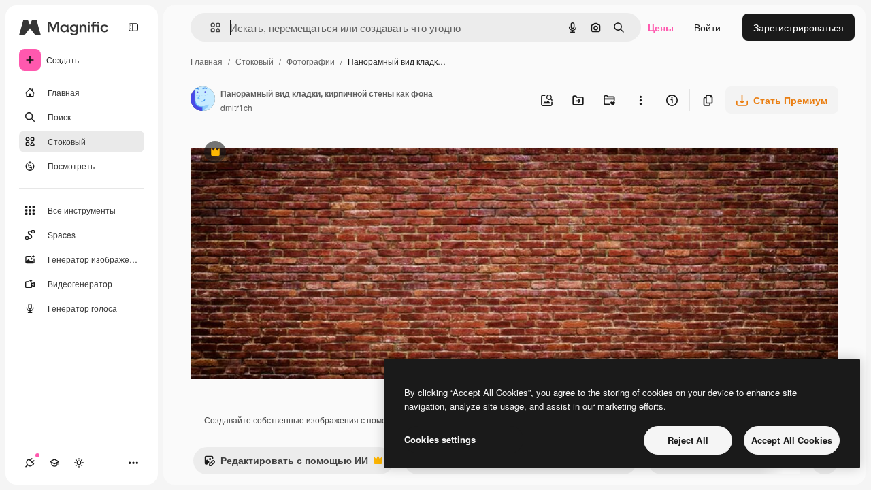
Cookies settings (440, 439)
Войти (707, 27)
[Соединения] (30, 463)
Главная (207, 61)
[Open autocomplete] (210, 27)
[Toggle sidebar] (133, 27)
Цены (661, 27)
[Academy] (54, 463)
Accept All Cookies (791, 440)
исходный (282, 153)
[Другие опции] (640, 100)
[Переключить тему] (79, 463)
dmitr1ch (236, 107)
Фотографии (310, 61)
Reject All (688, 440)
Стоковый (254, 61)
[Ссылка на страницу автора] (203, 100)
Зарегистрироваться (798, 27)
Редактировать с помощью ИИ (285, 463)
